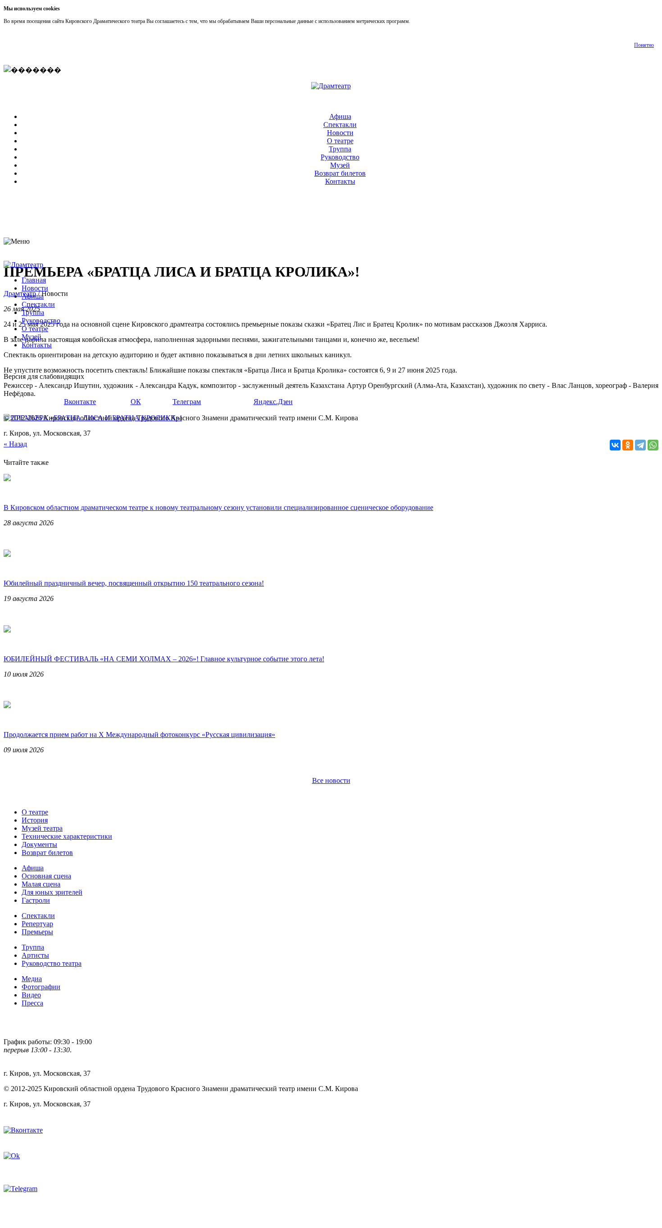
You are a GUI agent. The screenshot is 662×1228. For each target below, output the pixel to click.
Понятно (644, 45)
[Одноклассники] (627, 445)
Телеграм (186, 401)
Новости (340, 132)
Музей (340, 165)
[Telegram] (640, 445)
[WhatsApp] (653, 445)
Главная (34, 280)
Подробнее (424, 21)
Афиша (340, 116)
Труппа (340, 149)
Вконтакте (80, 401)
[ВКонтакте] (615, 445)
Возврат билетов (340, 173)
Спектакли (340, 124)
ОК (136, 401)
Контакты (340, 181)
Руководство (340, 157)
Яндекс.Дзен (273, 401)
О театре (340, 141)
